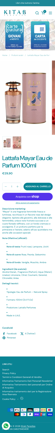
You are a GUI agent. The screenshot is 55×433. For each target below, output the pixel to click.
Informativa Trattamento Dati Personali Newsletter (27, 381)
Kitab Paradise (28, 426)
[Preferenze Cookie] (21, 398)
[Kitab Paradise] (15, 13)
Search (5, 369)
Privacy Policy (9, 373)
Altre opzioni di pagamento (27, 203)
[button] (37, 13)
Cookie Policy (8, 399)
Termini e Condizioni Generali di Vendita (22, 377)
